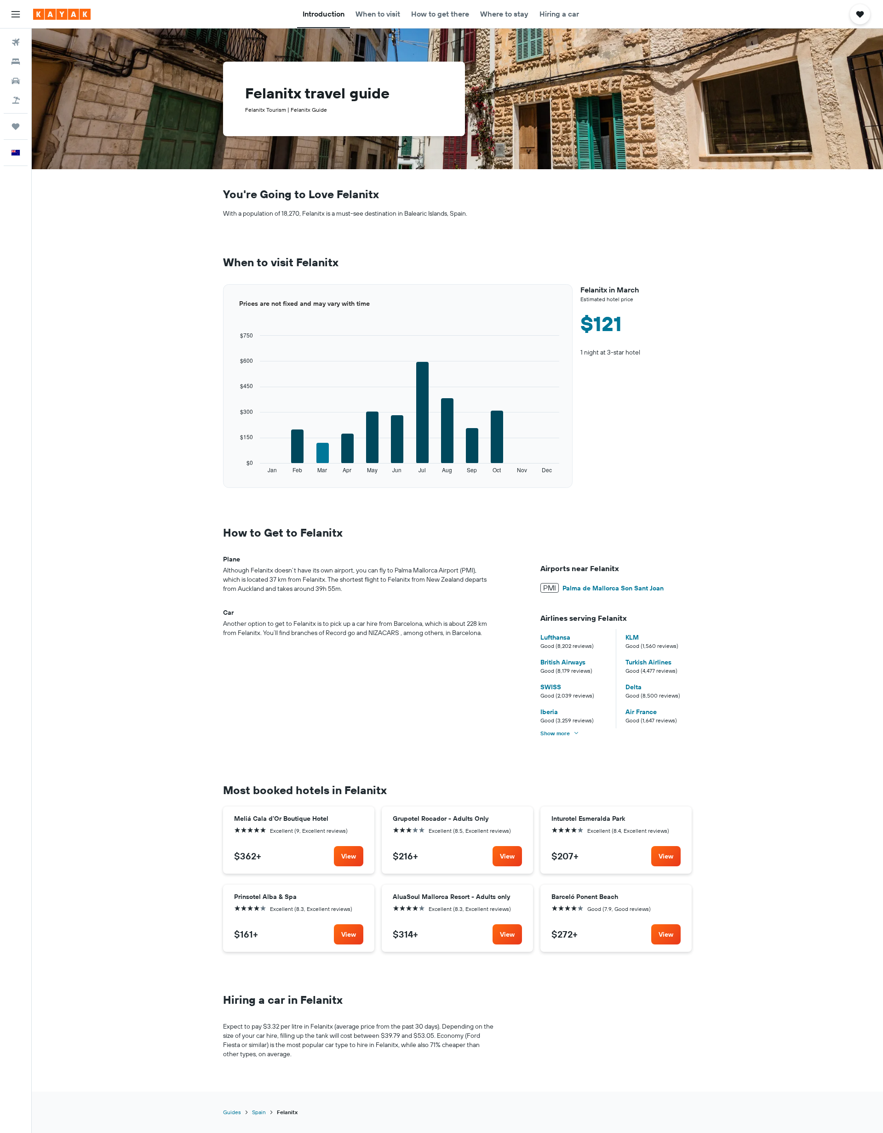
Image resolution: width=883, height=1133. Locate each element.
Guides (232, 1112)
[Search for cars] (16, 81)
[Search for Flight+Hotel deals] (16, 100)
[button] (16, 14)
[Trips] (16, 126)
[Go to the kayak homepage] (62, 14)
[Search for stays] (16, 61)
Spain (259, 1112)
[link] (348, 856)
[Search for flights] (16, 42)
